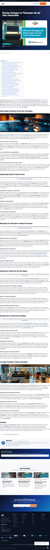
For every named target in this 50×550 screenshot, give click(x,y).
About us (42, 516)
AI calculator (34, 522)
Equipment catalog (15, 526)
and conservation (33, 323)
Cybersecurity (15, 521)
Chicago (23, 518)
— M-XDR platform (16, 522)
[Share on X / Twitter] (4, 53)
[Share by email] (8, 53)
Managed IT (14, 520)
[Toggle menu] (48, 4)
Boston (23, 522)
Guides (33, 517)
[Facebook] (2, 540)
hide (6, 60)
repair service (41, 253)
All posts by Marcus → (15, 445)
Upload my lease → (25, 455)
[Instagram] (6, 540)
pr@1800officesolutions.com (5, 531)
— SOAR (14, 525)
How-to (33, 518)
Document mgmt (15, 518)
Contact (42, 517)
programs (28, 281)
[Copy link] (10, 53)
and (31, 99)
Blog (32, 516)
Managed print (15, 517)
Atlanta (23, 521)
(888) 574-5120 (4, 524)
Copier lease (15, 516)
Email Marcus (8, 445)
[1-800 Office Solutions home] (3, 4)
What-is (33, 520)
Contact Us (2, 256)
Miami (23, 520)
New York (23, 516)
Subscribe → (33, 505)
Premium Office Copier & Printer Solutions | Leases (10, 434)
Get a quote (47, 0)
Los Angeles (24, 517)
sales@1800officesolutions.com (6, 530)
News (32, 521)
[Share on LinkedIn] (6, 53)
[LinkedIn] (4, 540)
